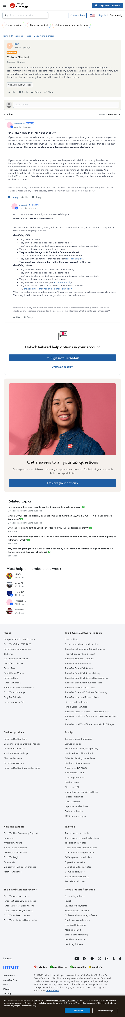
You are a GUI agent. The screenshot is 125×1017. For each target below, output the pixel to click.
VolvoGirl (19, 583)
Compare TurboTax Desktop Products (22, 744)
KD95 (16, 44)
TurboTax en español (14, 702)
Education (12, 531)
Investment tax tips (74, 796)
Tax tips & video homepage (78, 739)
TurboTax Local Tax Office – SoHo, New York (87, 711)
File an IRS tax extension (15, 847)
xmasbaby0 (19, 123)
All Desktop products (14, 748)
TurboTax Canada (12, 682)
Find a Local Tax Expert (76, 702)
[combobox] (25, 15)
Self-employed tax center (16, 658)
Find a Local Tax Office (76, 707)
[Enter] (5, 15)
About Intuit (9, 975)
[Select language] (92, 15)
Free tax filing (71, 639)
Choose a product (39, 25)
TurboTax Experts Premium (78, 663)
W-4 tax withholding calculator (80, 852)
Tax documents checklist (77, 876)
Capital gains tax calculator (78, 867)
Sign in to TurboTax (65, 358)
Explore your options (62, 483)
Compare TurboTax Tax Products (19, 639)
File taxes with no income (77, 763)
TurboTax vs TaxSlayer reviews (18, 910)
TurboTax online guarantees (17, 649)
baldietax (19, 609)
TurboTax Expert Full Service (79, 668)
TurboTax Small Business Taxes (80, 687)
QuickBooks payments (76, 905)
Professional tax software (77, 910)
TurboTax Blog (11, 678)
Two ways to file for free (15, 852)
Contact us (9, 838)
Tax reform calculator (75, 881)
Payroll (68, 901)
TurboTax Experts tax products (79, 658)
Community (9, 862)
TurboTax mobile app (14, 692)
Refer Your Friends (12, 871)
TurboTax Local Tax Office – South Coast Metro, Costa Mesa (91, 718)
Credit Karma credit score (77, 920)
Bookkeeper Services (75, 939)
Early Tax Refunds (12, 697)
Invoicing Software (74, 944)
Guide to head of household (79, 753)
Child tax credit (72, 801)
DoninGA (19, 592)
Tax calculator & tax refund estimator (82, 838)
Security (7, 993)
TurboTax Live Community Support (21, 833)
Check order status (13, 758)
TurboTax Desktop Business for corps (22, 768)
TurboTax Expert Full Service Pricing (82, 673)
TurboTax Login (11, 857)
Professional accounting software (81, 915)
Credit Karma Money (14, 673)
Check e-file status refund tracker (81, 847)
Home (5, 36)
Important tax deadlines (76, 806)
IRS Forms (8, 654)
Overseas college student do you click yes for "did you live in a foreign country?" (48, 528)
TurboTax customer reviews (17, 896)
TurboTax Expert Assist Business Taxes (83, 682)
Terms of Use (52, 990)
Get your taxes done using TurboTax (25, 510)
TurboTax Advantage (14, 763)
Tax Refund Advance (13, 663)
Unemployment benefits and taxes (81, 792)
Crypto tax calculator (75, 862)
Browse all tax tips (73, 744)
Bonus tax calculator (74, 871)
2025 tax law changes (75, 816)
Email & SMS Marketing (76, 934)
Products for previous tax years (19, 687)
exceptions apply (74, 258)
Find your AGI (72, 787)
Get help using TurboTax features (71, 25)
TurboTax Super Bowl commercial (20, 901)
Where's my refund (13, 843)
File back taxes (72, 782)
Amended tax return (74, 772)
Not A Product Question (19, 85)
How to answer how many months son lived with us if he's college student (44, 507)
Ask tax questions (13, 25)
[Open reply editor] (62, 105)
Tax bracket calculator (75, 843)
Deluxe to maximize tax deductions (82, 644)
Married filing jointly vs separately (81, 748)
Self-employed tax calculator (79, 857)
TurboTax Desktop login (15, 739)
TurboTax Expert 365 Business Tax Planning (86, 692)
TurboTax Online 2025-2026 (17, 644)
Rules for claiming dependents (80, 758)
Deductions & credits (44, 36)
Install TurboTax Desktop (16, 753)
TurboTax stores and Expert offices (81, 697)
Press (5, 984)
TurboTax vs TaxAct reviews (17, 915)
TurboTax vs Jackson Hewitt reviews (21, 920)
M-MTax (18, 574)
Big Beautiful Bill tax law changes (20, 867)
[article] (62, 161)
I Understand (77, 1011)
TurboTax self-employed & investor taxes (85, 649)
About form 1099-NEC (76, 768)
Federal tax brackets (74, 811)
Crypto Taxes (10, 668)
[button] (77, 15)
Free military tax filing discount (80, 654)
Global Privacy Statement (65, 1000)
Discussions (17, 36)
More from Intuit (73, 930)
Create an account (62, 366)
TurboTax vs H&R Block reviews (19, 905)
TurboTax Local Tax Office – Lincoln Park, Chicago (89, 724)
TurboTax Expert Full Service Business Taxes (86, 678)
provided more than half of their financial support (48, 289)
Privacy (6, 989)
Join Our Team (10, 980)
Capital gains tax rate (75, 777)
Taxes (28, 36)
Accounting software (75, 896)
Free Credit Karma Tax (75, 925)
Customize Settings (105, 1011)
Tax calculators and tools (77, 833)
